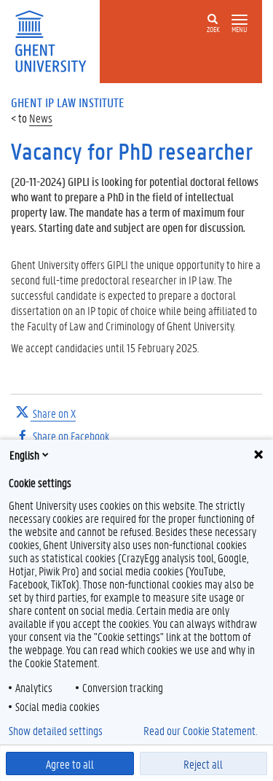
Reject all (203, 764)
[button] (239, 20)
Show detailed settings (56, 731)
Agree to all (70, 764)
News (40, 117)
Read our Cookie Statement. (200, 731)
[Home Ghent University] (55, 39)
